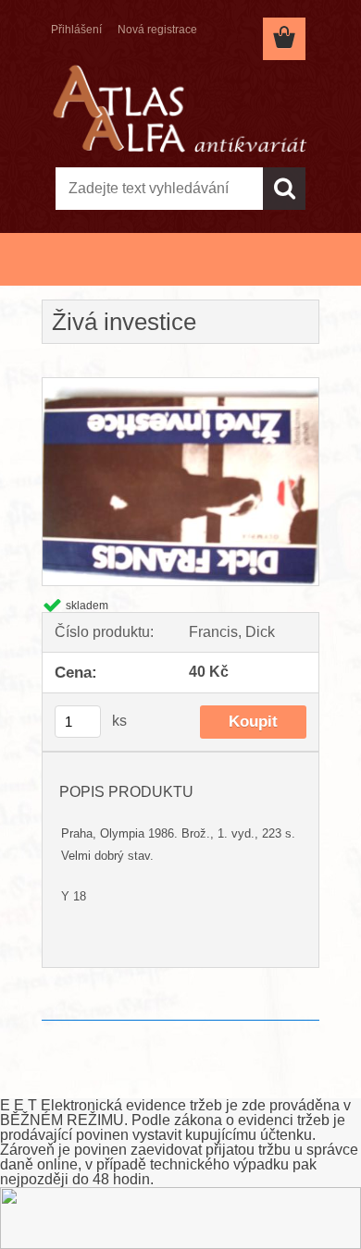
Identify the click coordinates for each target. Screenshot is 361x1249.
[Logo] (180, 108)
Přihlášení (76, 29)
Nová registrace (157, 29)
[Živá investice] (180, 385)
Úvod (67, 276)
